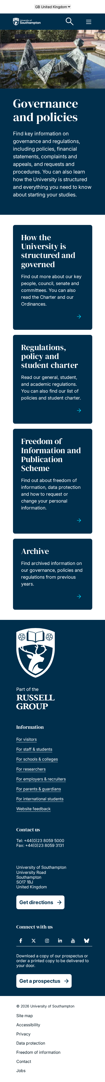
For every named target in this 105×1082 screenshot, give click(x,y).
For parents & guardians (38, 788)
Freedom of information (38, 1052)
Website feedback (33, 808)
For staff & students (34, 749)
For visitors (26, 739)
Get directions (36, 902)
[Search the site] (70, 22)
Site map (24, 1015)
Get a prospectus (39, 981)
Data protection (30, 1043)
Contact (23, 1061)
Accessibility (28, 1024)
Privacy (23, 1033)
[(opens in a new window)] (20, 940)
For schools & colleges (37, 759)
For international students (39, 798)
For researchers (31, 769)
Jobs (20, 1070)
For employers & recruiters (41, 778)
